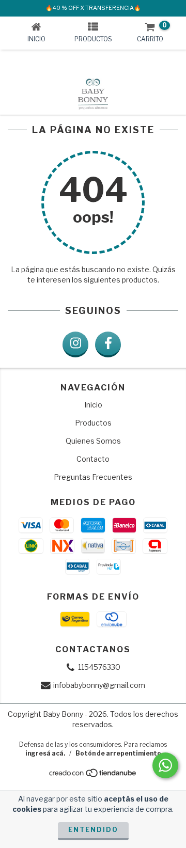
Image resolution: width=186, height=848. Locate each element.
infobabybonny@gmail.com (99, 685)
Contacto (93, 458)
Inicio (93, 404)
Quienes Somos (93, 440)
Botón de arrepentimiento (118, 753)
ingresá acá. (45, 753)
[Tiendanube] (93, 776)
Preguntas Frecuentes (93, 477)
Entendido (93, 830)
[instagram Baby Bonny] (75, 344)
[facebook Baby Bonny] (108, 344)
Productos (93, 422)
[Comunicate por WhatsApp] (165, 765)
